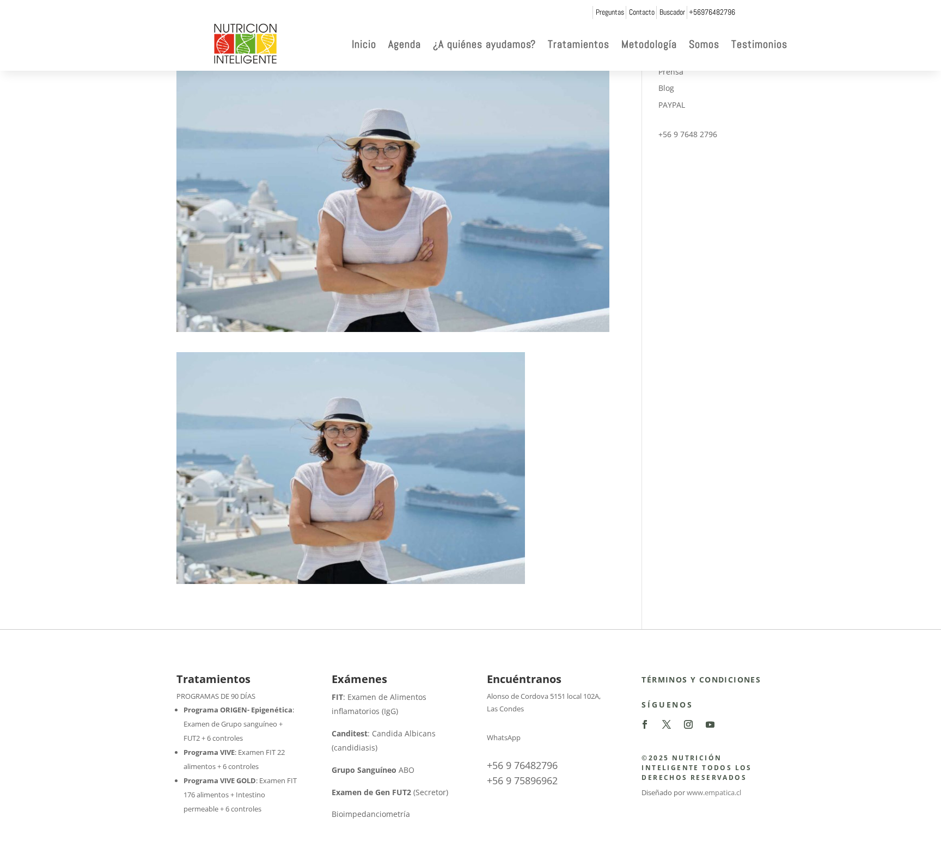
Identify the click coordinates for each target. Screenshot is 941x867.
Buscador (672, 12)
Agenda (404, 44)
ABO (373, 770)
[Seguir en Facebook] (644, 724)
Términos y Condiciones (701, 679)
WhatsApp (504, 737)
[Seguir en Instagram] (688, 724)
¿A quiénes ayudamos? (484, 44)
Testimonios (759, 44)
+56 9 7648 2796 (687, 134)
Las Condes (505, 709)
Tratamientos (578, 44)
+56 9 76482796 (522, 765)
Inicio (364, 44)
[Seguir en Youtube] (710, 724)
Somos (704, 44)
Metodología (649, 44)
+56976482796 (712, 12)
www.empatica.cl (714, 792)
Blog (666, 88)
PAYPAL (671, 105)
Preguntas (610, 12)
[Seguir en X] (666, 724)
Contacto (642, 12)
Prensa (670, 71)
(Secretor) (390, 792)
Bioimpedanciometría (371, 814)
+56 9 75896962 (522, 780)
